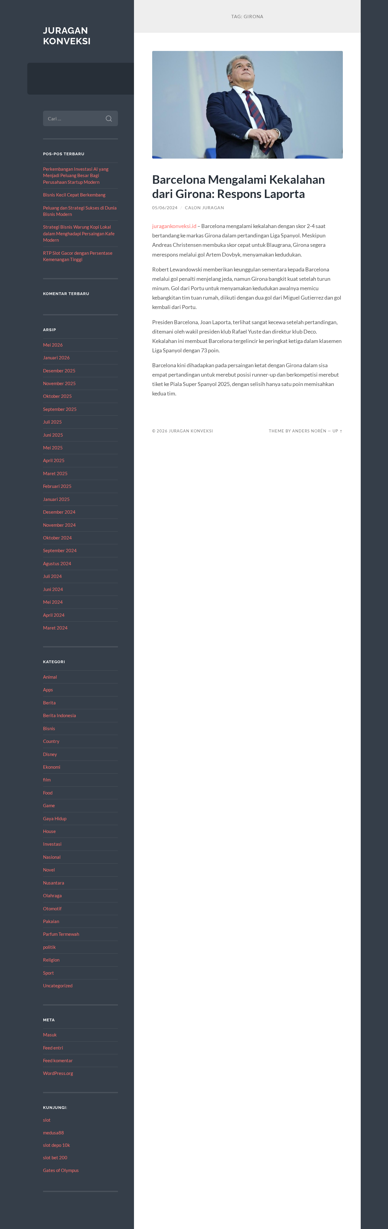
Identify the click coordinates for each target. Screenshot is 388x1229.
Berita (49, 702)
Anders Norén (309, 430)
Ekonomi (51, 767)
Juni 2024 (53, 589)
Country (51, 741)
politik (49, 947)
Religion (51, 959)
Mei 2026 (53, 345)
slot (47, 1120)
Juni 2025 (53, 435)
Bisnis (49, 728)
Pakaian (51, 921)
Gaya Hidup (54, 818)
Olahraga (52, 895)
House (49, 831)
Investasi (52, 844)
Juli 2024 (52, 576)
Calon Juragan (204, 207)
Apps (48, 689)
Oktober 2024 (57, 537)
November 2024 (59, 525)
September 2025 (60, 409)
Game (49, 805)
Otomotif (52, 908)
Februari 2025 (57, 486)
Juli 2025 (52, 422)
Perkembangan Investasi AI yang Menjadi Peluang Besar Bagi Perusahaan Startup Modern (76, 175)
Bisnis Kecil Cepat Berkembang (74, 194)
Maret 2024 (55, 627)
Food (47, 792)
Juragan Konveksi (67, 36)
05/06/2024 (165, 207)
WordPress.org (58, 1073)
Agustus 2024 (57, 563)
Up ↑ (338, 430)
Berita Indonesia (59, 715)
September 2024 (60, 550)
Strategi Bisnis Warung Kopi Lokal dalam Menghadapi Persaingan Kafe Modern (79, 233)
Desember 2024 (59, 512)
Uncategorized (57, 985)
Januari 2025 (56, 499)
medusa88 (53, 1132)
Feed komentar (58, 1060)
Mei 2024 (53, 602)
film (47, 779)
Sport (48, 972)
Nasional (52, 857)
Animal (50, 677)
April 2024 (54, 615)
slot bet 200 (55, 1157)
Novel (49, 869)
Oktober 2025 (57, 396)
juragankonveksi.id (174, 226)
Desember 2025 (59, 370)
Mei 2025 (53, 447)
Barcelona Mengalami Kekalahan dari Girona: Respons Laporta (238, 186)
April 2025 (54, 460)
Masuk (50, 1034)
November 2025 (59, 383)
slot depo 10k (56, 1145)
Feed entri (53, 1047)
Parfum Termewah (61, 934)
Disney (50, 754)
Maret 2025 (55, 473)
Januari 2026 (56, 357)
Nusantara (53, 882)
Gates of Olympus (61, 1170)
